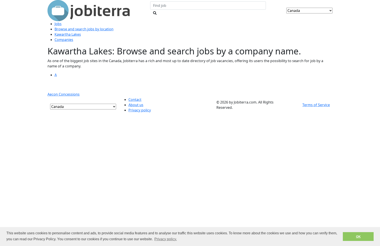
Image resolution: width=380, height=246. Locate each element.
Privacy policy (139, 110)
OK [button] (358, 236)
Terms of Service (316, 104)
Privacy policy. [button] (165, 239)
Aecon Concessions (64, 94)
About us (135, 104)
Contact (134, 99)
